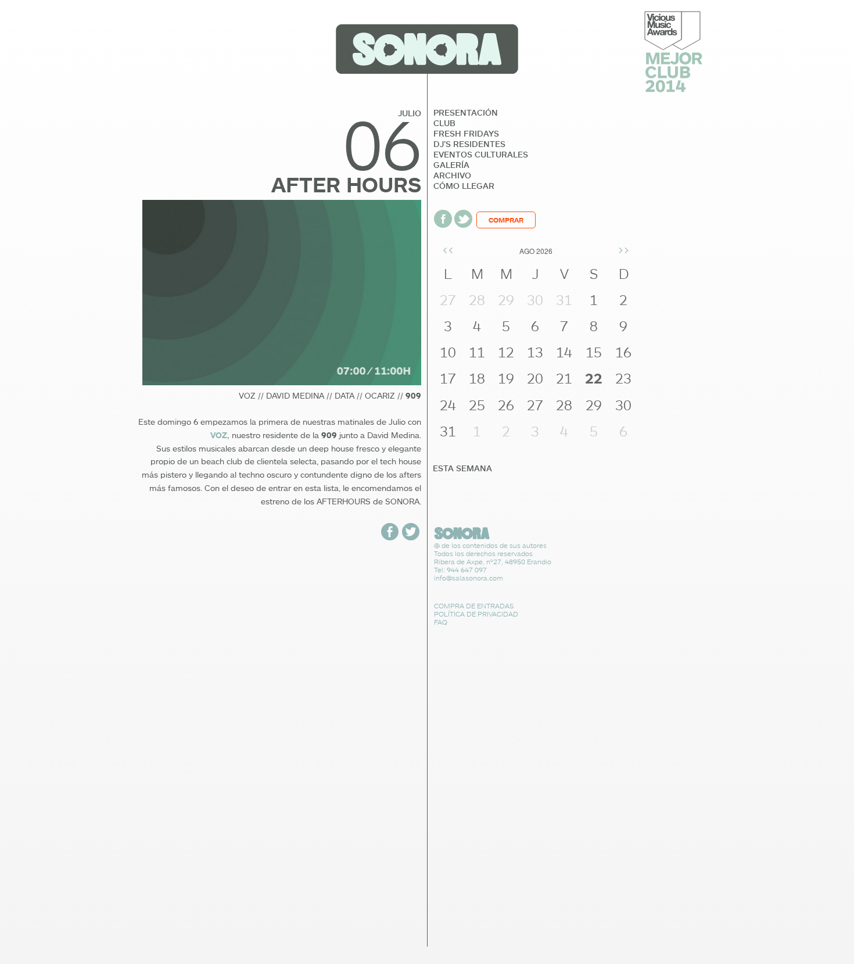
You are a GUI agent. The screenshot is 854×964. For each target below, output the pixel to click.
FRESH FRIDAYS (466, 134)
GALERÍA (451, 165)
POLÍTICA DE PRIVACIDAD (476, 614)
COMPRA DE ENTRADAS (474, 605)
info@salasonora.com (468, 578)
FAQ (440, 622)
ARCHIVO (452, 175)
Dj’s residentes (469, 144)
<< (448, 249)
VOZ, (219, 435)
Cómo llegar (463, 186)
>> (623, 249)
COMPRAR (506, 220)
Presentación (465, 113)
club (444, 123)
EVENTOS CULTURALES (480, 154)
